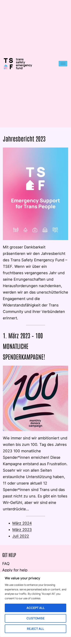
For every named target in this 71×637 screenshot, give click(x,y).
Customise (35, 618)
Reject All (35, 629)
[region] (35, 604)
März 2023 (22, 529)
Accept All (36, 608)
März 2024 (22, 523)
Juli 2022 (20, 536)
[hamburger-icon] (63, 63)
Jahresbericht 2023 (24, 138)
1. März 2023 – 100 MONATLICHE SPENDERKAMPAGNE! (24, 345)
